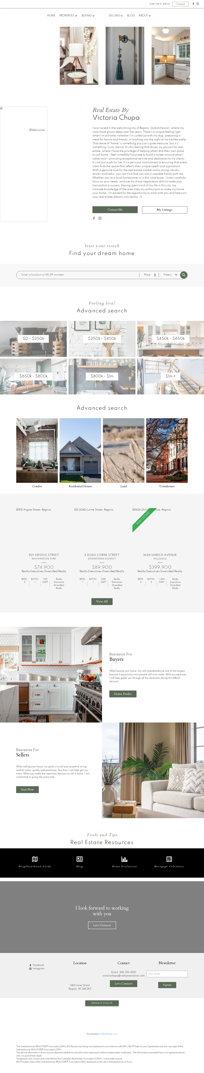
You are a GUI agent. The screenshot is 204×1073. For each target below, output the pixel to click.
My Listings (164, 210)
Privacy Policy (102, 1003)
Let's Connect (102, 925)
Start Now (27, 790)
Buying (87, 15)
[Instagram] (197, 4)
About (143, 15)
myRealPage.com (108, 1034)
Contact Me (115, 210)
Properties (66, 15)
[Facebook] (193, 4)
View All (102, 601)
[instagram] (101, 219)
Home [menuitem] (51, 15)
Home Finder (123, 694)
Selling (114, 15)
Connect (180, 4)
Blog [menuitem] (131, 15)
